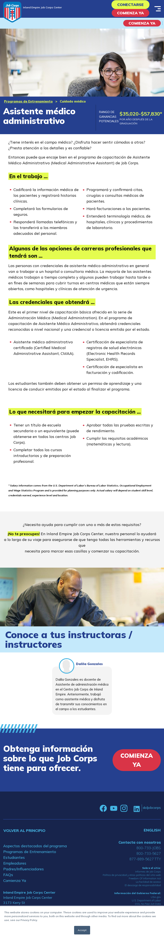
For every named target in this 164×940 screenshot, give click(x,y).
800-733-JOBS (148, 848)
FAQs (8, 874)
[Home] (12, 12)
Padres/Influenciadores (23, 869)
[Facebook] (103, 808)
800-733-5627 (148, 853)
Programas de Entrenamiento (28, 101)
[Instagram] (124, 808)
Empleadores (14, 863)
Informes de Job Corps (148, 871)
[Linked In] (136, 808)
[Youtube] (113, 808)
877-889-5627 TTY (145, 859)
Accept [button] (82, 930)
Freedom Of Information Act (145, 878)
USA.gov (156, 897)
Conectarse (130, 4)
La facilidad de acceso (148, 881)
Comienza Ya (130, 12)
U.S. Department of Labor (146, 900)
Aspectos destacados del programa (35, 845)
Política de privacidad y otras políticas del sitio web (132, 875)
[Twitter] (130, 808)
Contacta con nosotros (140, 842)
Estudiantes (14, 857)
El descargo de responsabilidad (143, 885)
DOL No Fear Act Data (148, 903)
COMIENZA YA (142, 23)
